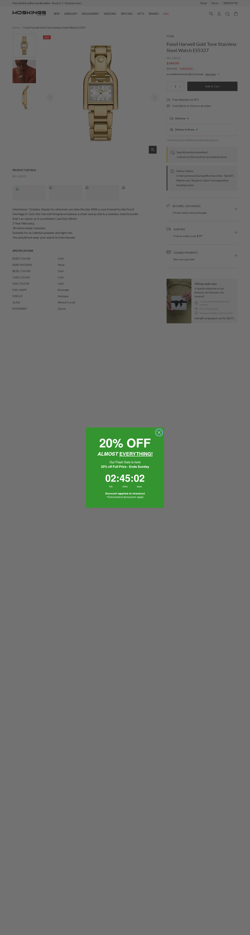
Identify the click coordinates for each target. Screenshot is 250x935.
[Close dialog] (159, 432)
